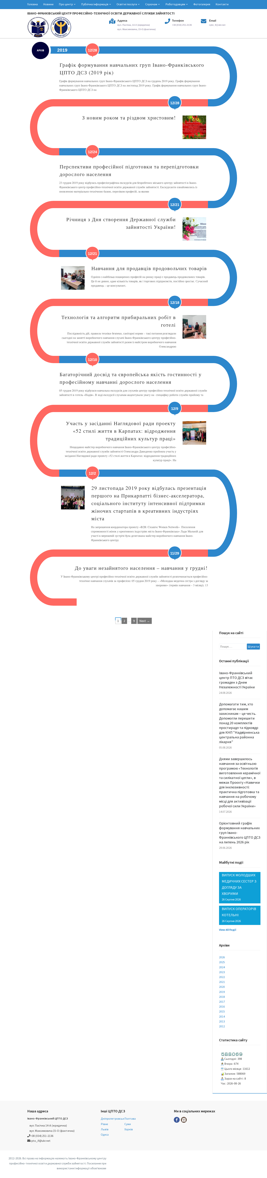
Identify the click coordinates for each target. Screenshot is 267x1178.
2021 (222, 982)
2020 (222, 987)
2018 (222, 997)
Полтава (130, 1118)
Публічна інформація (94, 4)
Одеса (105, 1134)
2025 (222, 962)
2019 (222, 992)
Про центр (66, 4)
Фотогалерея (201, 4)
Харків (128, 1129)
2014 (222, 1016)
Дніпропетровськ (112, 1118)
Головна (32, 4)
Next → (144, 621)
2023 (222, 972)
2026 (222, 957)
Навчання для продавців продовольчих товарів (149, 268)
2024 (222, 967)
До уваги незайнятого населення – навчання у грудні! (141, 567)
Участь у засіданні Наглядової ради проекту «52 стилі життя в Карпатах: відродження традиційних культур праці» (121, 431)
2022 (222, 977)
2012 (222, 1026)
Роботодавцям (175, 4)
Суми (127, 1124)
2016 (222, 1006)
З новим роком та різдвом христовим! (129, 117)
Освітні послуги (127, 4)
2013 (222, 1021)
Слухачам (151, 4)
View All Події (227, 929)
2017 (222, 1001)
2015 (222, 1011)
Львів (104, 1129)
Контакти (222, 4)
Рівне (104, 1124)
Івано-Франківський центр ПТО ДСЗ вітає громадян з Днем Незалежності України (237, 680)
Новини (48, 4)
